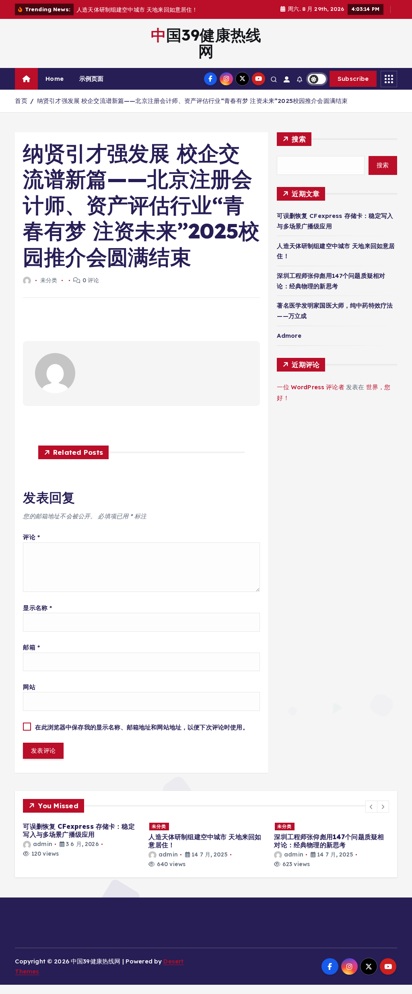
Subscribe (353, 78)
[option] (81, 840)
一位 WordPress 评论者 (310, 387)
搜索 (299, 139)
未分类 (159, 826)
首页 (21, 101)
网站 (29, 687)
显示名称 (37, 608)
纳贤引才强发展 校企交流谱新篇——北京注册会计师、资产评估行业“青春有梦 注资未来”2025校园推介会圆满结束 (192, 101)
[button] (371, 807)
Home (54, 78)
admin (42, 844)
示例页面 (91, 78)
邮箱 (31, 647)
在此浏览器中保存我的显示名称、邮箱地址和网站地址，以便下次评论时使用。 (141, 727)
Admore (289, 335)
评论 (31, 537)
